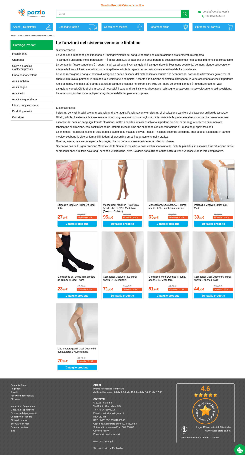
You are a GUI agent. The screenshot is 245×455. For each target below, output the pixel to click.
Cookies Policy (101, 430)
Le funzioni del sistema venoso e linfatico (35, 35)
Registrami (29, 27)
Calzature (18, 117)
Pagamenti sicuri (159, 27)
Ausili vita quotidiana (24, 99)
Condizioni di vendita (21, 416)
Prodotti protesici (22, 111)
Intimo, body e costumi (25, 105)
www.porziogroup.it (103, 441)
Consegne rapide (68, 27)
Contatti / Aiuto (18, 385)
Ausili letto (18, 93)
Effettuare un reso (20, 423)
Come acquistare (19, 427)
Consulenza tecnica (116, 27)
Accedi (17, 27)
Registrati (15, 388)
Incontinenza (19, 53)
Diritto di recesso (19, 420)
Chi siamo (15, 399)
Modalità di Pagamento (22, 406)
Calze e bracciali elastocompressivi (23, 68)
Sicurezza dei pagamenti (23, 413)
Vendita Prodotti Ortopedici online (122, 5)
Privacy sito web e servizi (106, 434)
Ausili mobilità (20, 81)
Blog (12, 35)
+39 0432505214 (215, 16)
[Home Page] (31, 19)
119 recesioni (210, 427)
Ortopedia (18, 59)
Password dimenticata (22, 395)
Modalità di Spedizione (22, 409)
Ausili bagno (19, 87)
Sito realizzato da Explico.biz (108, 448)
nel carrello (207, 27)
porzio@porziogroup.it (216, 11)
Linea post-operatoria (24, 75)
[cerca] (185, 13)
